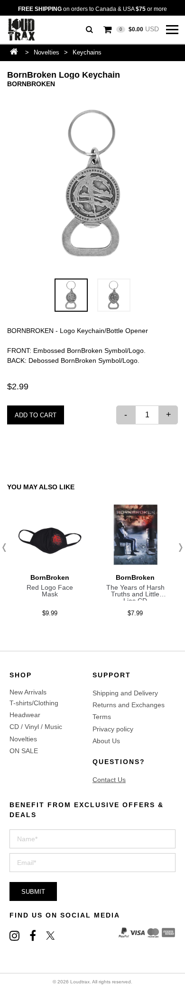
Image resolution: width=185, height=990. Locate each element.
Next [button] (178, 547)
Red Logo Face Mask (50, 591)
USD (139, 29)
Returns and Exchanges (128, 705)
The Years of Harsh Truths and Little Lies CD (135, 594)
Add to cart (35, 415)
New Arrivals (27, 692)
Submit (33, 891)
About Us (106, 741)
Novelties (46, 52)
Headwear (24, 715)
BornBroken (31, 84)
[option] (92, 183)
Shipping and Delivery (125, 693)
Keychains (87, 52)
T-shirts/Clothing (33, 703)
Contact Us (109, 779)
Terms (101, 716)
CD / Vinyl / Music (35, 726)
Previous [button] (7, 547)
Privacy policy (112, 729)
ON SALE (23, 751)
